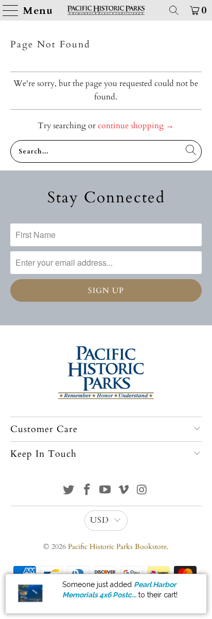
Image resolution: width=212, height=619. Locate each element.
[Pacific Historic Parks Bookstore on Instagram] (142, 491)
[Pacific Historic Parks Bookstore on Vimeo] (124, 491)
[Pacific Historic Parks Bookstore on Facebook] (87, 491)
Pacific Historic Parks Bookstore (117, 547)
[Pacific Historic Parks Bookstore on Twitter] (69, 491)
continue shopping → (136, 125)
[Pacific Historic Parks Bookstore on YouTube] (105, 491)
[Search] (174, 10)
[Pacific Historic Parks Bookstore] (106, 10)
